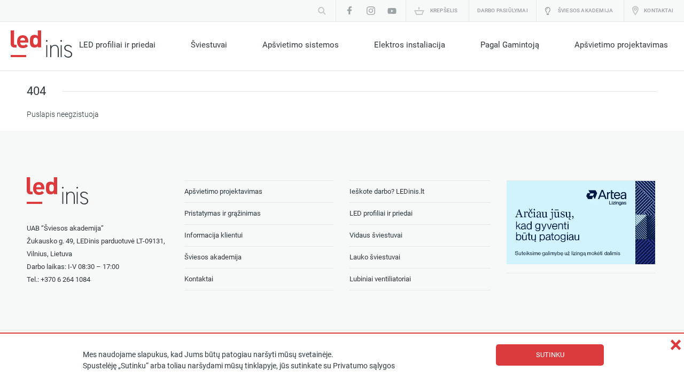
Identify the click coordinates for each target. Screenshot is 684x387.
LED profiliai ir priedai (117, 45)
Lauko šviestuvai (374, 257)
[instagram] (371, 10)
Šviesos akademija (585, 10)
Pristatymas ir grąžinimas (222, 213)
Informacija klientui (213, 235)
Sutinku (550, 355)
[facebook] (349, 10)
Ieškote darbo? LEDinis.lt (386, 191)
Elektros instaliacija (409, 45)
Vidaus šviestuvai (375, 235)
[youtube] (392, 10)
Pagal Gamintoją (509, 45)
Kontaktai (658, 10)
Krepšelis (444, 10)
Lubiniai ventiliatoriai (380, 279)
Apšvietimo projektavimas (621, 45)
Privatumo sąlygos (364, 365)
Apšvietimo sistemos (300, 45)
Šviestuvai (209, 45)
